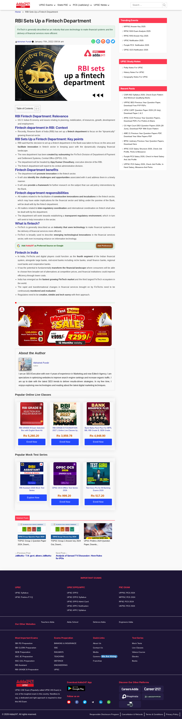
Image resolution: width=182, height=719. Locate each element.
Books (134, 661)
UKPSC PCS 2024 (127, 606)
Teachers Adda (47, 622)
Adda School (72, 622)
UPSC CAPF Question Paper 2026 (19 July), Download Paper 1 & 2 (142, 111)
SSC (56, 648)
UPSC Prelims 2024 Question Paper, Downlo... (97, 543)
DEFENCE (58, 661)
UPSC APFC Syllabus (76, 610)
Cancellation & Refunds (132, 714)
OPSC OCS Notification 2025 (136, 50)
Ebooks (135, 656)
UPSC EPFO (72, 593)
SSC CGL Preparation (25, 661)
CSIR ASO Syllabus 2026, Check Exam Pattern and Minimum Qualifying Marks (143, 96)
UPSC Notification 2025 (133, 40)
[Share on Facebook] (108, 41)
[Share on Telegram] (98, 41)
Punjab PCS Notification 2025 (136, 45)
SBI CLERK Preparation (25, 648)
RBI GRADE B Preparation (27, 669)
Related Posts (22, 518)
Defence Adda (99, 622)
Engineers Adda (126, 622)
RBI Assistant (21, 665)
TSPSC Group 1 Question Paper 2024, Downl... (32, 543)
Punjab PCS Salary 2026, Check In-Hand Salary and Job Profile (144, 158)
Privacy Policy (172, 714)
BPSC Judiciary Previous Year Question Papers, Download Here (144, 142)
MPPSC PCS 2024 (127, 597)
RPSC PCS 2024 (126, 601)
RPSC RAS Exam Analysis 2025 (137, 31)
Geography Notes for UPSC (136, 77)
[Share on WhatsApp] (93, 41)
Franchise (97, 661)
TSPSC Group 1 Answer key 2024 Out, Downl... (66, 543)
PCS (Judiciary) (81, 5)
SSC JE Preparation (24, 656)
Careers (104, 656)
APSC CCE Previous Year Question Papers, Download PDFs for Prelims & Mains (142, 119)
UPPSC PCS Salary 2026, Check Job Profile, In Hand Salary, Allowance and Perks (143, 165)
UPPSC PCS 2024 (127, 593)
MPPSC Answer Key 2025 (134, 26)
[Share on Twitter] (113, 41)
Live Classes (137, 648)
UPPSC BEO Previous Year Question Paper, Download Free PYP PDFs (142, 104)
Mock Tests (137, 643)
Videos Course (138, 652)
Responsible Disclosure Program (104, 714)
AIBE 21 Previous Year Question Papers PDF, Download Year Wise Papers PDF (143, 134)
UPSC (56, 669)
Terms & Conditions (154, 714)
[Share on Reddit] (103, 41)
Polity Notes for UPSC (133, 68)
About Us (97, 643)
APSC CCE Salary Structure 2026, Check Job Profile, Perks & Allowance (143, 150)
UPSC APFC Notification (77, 606)
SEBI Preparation (23, 652)
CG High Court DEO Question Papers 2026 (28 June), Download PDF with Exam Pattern (143, 127)
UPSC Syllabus (21, 593)
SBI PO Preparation (24, 643)
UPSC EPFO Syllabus (76, 597)
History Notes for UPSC (134, 72)
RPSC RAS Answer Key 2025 (136, 36)
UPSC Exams (46, 5)
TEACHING (59, 656)
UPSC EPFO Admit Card (78, 601)
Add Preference (105, 246)
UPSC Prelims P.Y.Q (24, 597)
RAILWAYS (59, 652)
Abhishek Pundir (24, 41)
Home (18, 12)
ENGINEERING (61, 665)
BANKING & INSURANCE (65, 643)
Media (95, 652)
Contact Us (98, 648)
